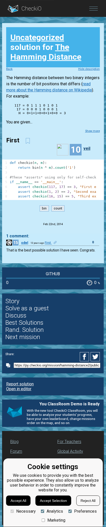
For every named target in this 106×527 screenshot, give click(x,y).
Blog (14, 441)
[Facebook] (85, 356)
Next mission (22, 337)
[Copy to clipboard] (9, 365)
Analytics (55, 511)
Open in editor (18, 388)
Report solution (20, 384)
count (58, 208)
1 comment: (17, 236)
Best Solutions (24, 322)
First (48, 243)
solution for (45, 47)
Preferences (85, 511)
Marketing (56, 520)
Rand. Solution (24, 329)
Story (12, 301)
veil (86, 148)
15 (15, 242)
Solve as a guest (27, 308)
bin (44, 208)
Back (9, 69)
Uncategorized (37, 37)
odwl (24, 243)
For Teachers (69, 441)
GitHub (53, 273)
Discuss (15, 315)
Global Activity (70, 451)
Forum (16, 451)
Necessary (26, 511)
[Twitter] (95, 356)
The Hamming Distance (45, 52)
